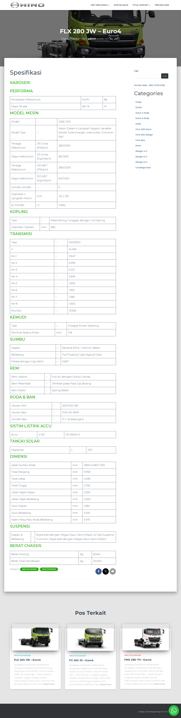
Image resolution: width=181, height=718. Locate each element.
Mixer (138, 145)
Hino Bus (140, 140)
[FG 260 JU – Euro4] (90, 637)
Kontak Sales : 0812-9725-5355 (149, 85)
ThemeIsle (166, 711)
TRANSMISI (21, 233)
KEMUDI (18, 317)
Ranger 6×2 (141, 156)
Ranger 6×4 (141, 162)
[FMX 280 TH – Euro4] (145, 637)
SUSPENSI (20, 526)
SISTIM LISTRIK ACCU (31, 426)
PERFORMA (21, 91)
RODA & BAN (22, 397)
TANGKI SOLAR (25, 441)
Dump (138, 107)
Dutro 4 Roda (142, 113)
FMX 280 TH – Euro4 (138, 659)
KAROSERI (20, 82)
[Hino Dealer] (27, 5)
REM (14, 368)
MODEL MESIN (24, 113)
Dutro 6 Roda (142, 118)
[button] (109, 5)
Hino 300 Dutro (143, 129)
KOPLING (19, 211)
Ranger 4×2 (141, 151)
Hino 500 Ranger (29, 569)
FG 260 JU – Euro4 (81, 660)
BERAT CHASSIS (25, 545)
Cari (136, 71)
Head (138, 124)
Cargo (138, 102)
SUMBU (17, 339)
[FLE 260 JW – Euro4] (35, 637)
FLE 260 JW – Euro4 (27, 659)
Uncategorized (49, 569)
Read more (49, 684)
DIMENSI (18, 456)
